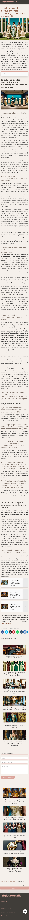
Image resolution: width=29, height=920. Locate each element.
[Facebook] (2, 632)
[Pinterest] (13, 632)
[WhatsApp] (17, 632)
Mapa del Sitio (4, 915)
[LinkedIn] (25, 632)
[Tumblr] (21, 632)
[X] (10, 632)
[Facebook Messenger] (6, 632)
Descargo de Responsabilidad (8, 912)
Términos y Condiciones (7, 905)
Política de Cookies (6, 908)
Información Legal (5, 901)
